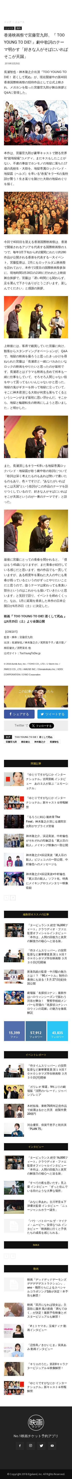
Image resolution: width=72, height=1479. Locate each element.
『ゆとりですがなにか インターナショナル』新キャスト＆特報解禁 (47, 802)
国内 (19, 28)
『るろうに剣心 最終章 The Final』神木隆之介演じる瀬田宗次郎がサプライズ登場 (46, 821)
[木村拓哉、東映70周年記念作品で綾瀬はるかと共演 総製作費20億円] (14, 1111)
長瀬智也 (54, 741)
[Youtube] (52, 1446)
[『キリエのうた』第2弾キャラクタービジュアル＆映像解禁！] (14, 1369)
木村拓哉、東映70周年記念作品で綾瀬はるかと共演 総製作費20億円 (47, 1109)
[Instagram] (31, 1446)
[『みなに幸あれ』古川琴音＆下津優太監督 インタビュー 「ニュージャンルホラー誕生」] (14, 1207)
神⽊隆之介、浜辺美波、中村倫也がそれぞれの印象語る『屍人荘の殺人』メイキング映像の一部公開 (47, 840)
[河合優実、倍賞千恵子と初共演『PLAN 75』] (14, 1130)
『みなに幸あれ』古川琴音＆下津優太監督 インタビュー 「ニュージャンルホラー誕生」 (47, 1205)
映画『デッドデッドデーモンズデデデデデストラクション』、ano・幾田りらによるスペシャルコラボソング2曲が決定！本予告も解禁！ (47, 1287)
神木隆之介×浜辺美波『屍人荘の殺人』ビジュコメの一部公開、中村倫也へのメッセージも (47, 859)
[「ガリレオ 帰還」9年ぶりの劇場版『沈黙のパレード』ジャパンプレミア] (14, 1092)
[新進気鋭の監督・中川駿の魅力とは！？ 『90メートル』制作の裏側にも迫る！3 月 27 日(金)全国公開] (14, 976)
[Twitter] (41, 1446)
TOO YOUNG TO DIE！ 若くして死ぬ (33, 736)
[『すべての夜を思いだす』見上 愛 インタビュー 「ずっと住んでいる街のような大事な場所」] (14, 1188)
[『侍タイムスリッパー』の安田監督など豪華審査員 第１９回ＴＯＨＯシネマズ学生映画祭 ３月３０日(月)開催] (14, 955)
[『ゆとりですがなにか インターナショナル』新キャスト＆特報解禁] (14, 802)
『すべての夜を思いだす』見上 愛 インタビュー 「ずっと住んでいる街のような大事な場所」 (47, 1186)
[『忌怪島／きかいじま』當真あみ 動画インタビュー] (14, 1350)
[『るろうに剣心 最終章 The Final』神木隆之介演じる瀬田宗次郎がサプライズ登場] (14, 821)
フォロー (36, 1022)
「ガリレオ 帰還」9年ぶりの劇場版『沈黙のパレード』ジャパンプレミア (46, 1090)
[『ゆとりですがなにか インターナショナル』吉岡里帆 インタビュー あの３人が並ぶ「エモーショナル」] (14, 779)
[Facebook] (20, 1446)
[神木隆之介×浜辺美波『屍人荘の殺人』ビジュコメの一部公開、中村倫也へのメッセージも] (14, 860)
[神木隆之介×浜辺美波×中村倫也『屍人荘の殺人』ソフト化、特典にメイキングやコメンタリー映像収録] (14, 879)
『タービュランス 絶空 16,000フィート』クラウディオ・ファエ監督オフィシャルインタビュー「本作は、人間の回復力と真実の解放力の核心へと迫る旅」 (47, 933)
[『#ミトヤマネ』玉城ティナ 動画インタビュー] (14, 1331)
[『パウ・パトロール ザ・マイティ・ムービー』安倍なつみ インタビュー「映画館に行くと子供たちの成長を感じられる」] (14, 1226)
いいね (14, 1022)
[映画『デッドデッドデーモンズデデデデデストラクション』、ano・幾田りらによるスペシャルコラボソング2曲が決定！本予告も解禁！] (14, 1284)
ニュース (20, 22)
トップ (7, 22)
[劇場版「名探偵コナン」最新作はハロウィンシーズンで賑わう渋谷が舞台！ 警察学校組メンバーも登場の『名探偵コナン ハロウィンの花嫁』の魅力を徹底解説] (14, 998)
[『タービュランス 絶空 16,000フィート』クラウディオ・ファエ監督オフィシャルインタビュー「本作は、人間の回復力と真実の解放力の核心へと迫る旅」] (14, 930)
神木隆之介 (39, 741)
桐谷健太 (25, 741)
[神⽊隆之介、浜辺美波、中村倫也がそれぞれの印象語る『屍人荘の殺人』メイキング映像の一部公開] (14, 840)
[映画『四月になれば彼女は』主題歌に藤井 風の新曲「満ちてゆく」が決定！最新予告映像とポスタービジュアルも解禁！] (14, 1310)
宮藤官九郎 (11, 741)
